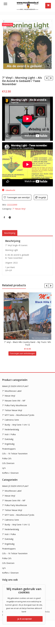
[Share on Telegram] (10, 217)
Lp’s (4, 468)
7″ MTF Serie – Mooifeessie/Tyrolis (18, 415)
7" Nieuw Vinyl (18, 208)
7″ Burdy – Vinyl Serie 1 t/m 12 (16, 424)
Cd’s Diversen (8, 463)
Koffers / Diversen (10, 473)
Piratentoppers (9, 448)
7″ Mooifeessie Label (11, 391)
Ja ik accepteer (24, 618)
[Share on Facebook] (4, 217)
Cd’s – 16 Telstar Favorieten (15, 453)
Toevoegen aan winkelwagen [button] (22, 353)
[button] (50, 67)
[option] (27, 45)
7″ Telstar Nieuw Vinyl (12, 410)
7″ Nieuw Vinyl (8, 395)
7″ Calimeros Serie (10, 419)
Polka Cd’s (6, 458)
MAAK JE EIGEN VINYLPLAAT (15, 386)
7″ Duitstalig (7, 439)
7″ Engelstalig (8, 444)
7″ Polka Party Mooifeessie (14, 405)
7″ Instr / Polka (9, 434)
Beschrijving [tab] (9, 233)
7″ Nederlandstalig (10, 429)
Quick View (29, 342)
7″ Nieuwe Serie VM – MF (13, 400)
